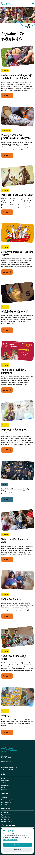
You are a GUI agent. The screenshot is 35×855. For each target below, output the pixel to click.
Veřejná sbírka (5, 817)
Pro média (4, 804)
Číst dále (5, 95)
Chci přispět (4, 787)
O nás (3, 778)
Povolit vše (17, 845)
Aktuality (4, 798)
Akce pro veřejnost (7, 802)
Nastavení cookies (6, 821)
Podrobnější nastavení (10, 839)
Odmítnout (17, 849)
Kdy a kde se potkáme (7, 800)
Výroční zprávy (5, 815)
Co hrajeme (4, 783)
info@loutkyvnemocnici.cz (9, 767)
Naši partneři (5, 785)
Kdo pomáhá (5, 780)
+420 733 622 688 (7, 769)
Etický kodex (5, 812)
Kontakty (4, 790)
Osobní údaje (5, 819)
